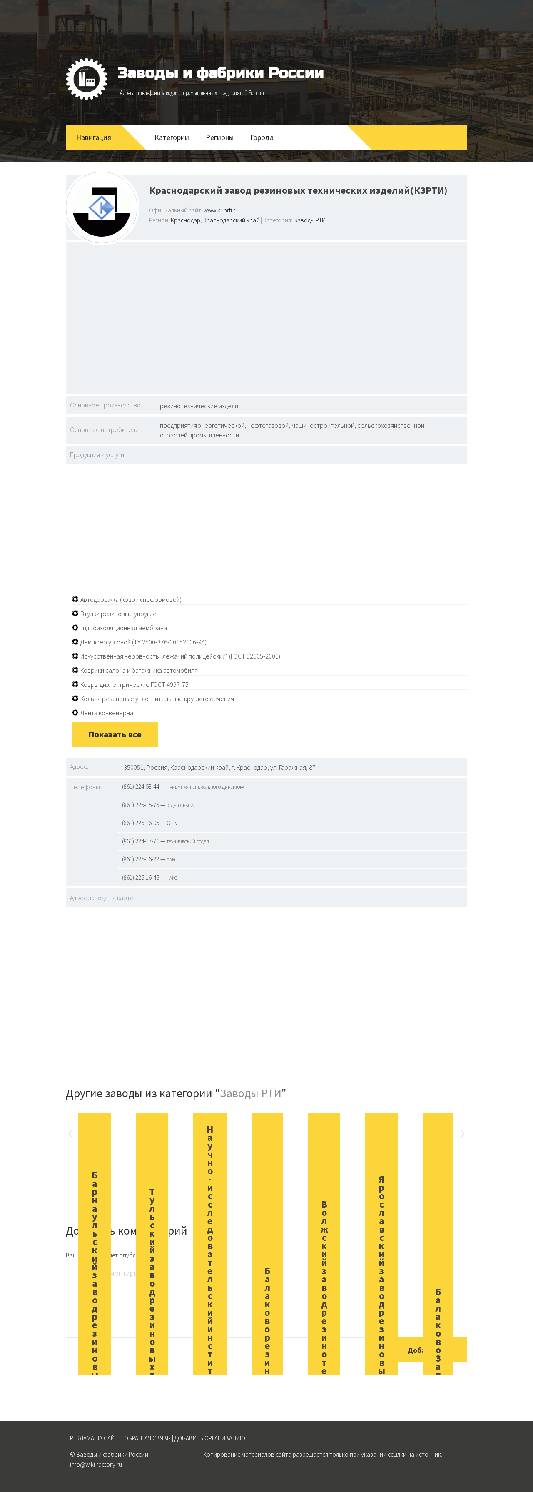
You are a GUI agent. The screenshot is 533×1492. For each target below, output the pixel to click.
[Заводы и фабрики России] (86, 79)
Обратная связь (147, 1438)
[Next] (462, 1135)
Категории (171, 137)
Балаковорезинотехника (267, 1354)
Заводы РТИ (310, 220)
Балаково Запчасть (438, 1354)
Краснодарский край (231, 220)
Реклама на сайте (95, 1438)
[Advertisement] (266, 317)
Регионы (220, 137)
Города (262, 137)
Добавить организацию (209, 1438)
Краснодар (185, 220)
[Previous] (70, 1135)
